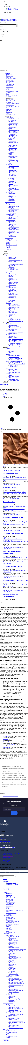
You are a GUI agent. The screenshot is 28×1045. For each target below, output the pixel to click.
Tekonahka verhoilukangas (12, 106)
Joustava (8, 243)
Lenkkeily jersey (10, 214)
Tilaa (14, 813)
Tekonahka (12, 298)
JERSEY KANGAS (10, 202)
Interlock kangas (13, 145)
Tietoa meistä (6, 860)
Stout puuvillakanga (14, 189)
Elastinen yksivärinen (14, 355)
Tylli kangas (9, 112)
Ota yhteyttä (8, 249)
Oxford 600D (12, 200)
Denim (8, 89)
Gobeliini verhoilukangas (12, 103)
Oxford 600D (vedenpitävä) (12, 187)
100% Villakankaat (14, 119)
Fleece (11, 195)
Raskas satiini (12, 150)
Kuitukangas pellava (14, 376)
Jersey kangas (12, 262)
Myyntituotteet (6, 747)
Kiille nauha (12, 352)
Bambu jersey (9, 76)
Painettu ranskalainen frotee (14, 208)
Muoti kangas (9, 117)
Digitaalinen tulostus (14, 206)
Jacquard (11, 146)
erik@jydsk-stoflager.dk (5, 841)
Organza (11, 152)
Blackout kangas (13, 185)
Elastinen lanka (13, 369)
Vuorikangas (9, 74)
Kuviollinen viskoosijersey (12, 212)
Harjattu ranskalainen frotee (14, 226)
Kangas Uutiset (16, 547)
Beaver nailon (9, 87)
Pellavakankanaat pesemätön (13, 173)
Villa (7, 113)
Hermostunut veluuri (14, 307)
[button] (3, 22)
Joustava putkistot (13, 365)
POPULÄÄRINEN (9, 98)
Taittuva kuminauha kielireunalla (14, 361)
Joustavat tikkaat (13, 366)
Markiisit (11, 181)
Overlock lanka (13, 370)
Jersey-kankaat (6, 741)
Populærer (8, 255)
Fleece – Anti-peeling (11, 95)
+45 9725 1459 (3, 838)
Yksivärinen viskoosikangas (13, 134)
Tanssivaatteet (12, 285)
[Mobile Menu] (1, 17)
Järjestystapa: (3, 429)
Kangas (11, 301)
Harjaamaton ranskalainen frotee (14, 229)
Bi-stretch (8, 77)
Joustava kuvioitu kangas (15, 358)
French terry (9, 286)
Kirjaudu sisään (7, 858)
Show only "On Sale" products (10, 796)
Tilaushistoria (6, 857)
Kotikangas (9, 164)
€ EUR (5, 4)
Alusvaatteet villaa (10, 114)
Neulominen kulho (10, 239)
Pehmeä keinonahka (11, 78)
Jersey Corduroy (13, 148)
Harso (7, 94)
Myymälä (5, 253)
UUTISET (7, 247)
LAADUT (7, 73)
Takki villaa (12, 138)
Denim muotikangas (14, 130)
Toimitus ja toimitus (8, 856)
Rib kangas (9, 109)
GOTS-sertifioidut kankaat (9, 744)
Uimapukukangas (13, 156)
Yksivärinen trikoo (10, 220)
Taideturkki (12, 300)
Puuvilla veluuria (10, 82)
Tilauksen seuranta (7, 854)
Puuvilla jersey (9, 80)
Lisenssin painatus (13, 210)
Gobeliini (11, 289)
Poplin (11, 153)
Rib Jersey (8, 110)
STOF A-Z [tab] (6, 888)
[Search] (17, 25)
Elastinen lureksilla (14, 357)
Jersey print (9, 323)
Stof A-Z (5, 254)
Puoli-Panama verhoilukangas (13, 170)
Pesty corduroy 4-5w (14, 975)
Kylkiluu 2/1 (9, 107)
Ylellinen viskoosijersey (15, 319)
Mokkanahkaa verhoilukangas (13, 176)
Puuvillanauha (12, 350)
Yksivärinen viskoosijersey (12, 236)
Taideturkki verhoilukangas (13, 179)
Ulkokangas (9, 192)
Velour (11, 191)
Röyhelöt (11, 351)
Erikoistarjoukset (4, 384)
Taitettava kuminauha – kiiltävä (17, 364)
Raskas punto (12, 141)
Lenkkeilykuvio (13, 218)
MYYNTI (5, 382)
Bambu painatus (13, 204)
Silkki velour (12, 155)
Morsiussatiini (9, 85)
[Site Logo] (8, 20)
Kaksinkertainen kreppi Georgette (13, 132)
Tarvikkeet (5, 347)
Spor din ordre (7, 12)
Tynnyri (8, 246)
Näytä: (2, 431)
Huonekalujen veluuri (14, 305)
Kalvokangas (12, 137)
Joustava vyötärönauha (15, 362)
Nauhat (8, 242)
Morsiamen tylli (10, 84)
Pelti (10, 375)
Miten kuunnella (10, 105)
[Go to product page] (15, 450)
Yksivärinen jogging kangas (16, 332)
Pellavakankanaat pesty (15, 957)
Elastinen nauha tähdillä (15, 359)
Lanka (7, 368)
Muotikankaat (6, 736)
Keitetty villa (12, 149)
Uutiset (5, 251)
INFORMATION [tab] (7, 889)
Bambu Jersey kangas (14, 1018)
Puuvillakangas (10, 81)
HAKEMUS (8, 116)
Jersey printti (9, 203)
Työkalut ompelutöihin (11, 240)
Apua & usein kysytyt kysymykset (11, 853)
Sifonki (8, 88)
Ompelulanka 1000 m (14, 372)
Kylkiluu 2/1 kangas (14, 232)
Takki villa (8, 96)
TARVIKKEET (9, 238)
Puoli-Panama (12, 290)
